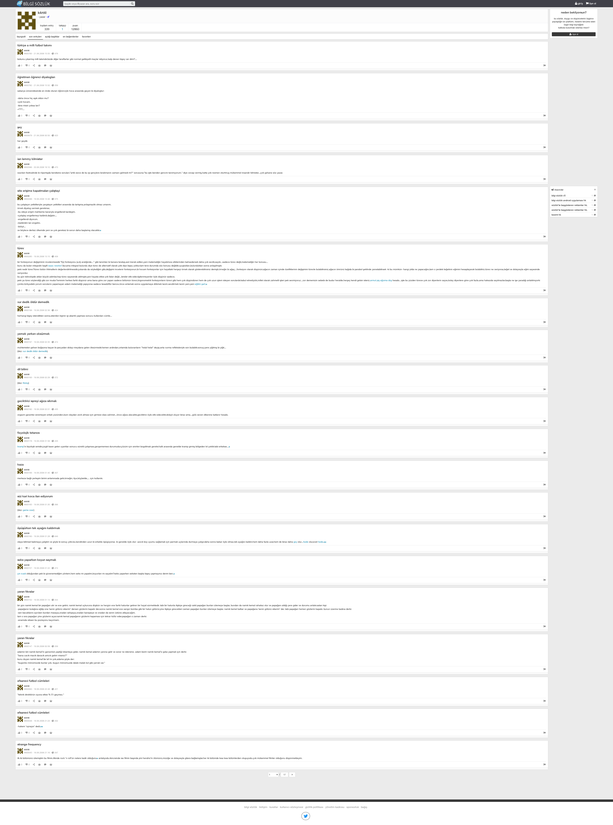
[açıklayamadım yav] (325, 541)
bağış (364, 806)
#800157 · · (41, 568)
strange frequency (29, 744)
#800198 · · (41, 310)
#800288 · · (41, 199)
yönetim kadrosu (334, 806)
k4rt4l (42, 13)
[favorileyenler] (51, 65)
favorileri (86, 36)
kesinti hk (572, 214)
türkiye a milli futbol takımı (34, 45)
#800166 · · (41, 472)
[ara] (132, 3)
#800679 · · (41, 135)
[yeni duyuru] (595, 190)
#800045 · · (41, 752)
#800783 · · (41, 53)
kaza (20, 464)
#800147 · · (41, 646)
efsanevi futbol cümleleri (33, 680)
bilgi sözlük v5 (572, 195)
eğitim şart (200, 284)
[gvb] (100, 230)
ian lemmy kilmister (30, 159)
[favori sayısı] (39, 65)
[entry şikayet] (544, 65)
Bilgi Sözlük (36, 3)
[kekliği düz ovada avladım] (42, 726)
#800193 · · (41, 377)
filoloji (25, 383)
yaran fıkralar (25, 591)
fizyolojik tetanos (28, 432)
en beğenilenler (71, 36)
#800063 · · (41, 689)
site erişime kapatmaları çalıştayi (38, 190)
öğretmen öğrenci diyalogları (36, 77)
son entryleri (35, 36)
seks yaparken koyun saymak (36, 559)
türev (20, 248)
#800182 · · (41, 409)
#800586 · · (41, 167)
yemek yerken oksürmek (33, 333)
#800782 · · (41, 85)
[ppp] (229, 446)
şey (19, 127)
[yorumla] (45, 65)
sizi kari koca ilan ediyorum (35, 496)
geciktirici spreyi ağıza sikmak (37, 401)
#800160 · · (41, 536)
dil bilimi (22, 369)
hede (305, 541)
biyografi (21, 36)
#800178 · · (41, 441)
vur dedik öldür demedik (33, 302)
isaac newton (55, 265)
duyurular (559, 190)
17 (284, 774)
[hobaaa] (41, 726)
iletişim (263, 806)
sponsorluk (352, 806)
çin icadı (21, 573)
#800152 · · (41, 599)
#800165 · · (41, 504)
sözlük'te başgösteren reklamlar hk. (572, 205)
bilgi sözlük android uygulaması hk (572, 200)
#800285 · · (41, 256)
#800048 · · (41, 720)
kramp (20, 446)
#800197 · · (41, 342)
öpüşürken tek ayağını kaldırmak (38, 528)
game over (28, 510)
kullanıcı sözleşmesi (291, 806)
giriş (580, 3)
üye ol (592, 3)
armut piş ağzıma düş (381, 280)
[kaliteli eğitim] (206, 284)
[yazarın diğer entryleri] (292, 774)
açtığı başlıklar (52, 36)
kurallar (273, 806)
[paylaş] (33, 65)
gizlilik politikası (314, 806)
